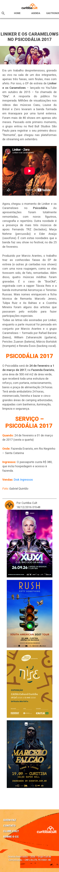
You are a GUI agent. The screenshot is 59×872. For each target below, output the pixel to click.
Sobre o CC (11, 836)
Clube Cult (11, 831)
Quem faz (9, 819)
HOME (17, 13)
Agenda (35, 13)
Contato (9, 825)
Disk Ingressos (23, 479)
